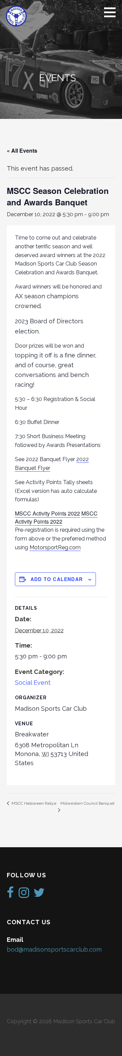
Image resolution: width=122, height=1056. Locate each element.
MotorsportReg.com (55, 547)
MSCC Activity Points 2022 (47, 513)
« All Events (22, 150)
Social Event (32, 682)
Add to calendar (56, 579)
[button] (112, 12)
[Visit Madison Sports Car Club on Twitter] (39, 894)
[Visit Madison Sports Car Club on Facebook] (10, 894)
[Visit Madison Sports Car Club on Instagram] (24, 894)
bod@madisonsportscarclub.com (54, 949)
